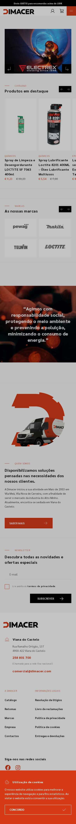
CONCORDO (17, 809)
